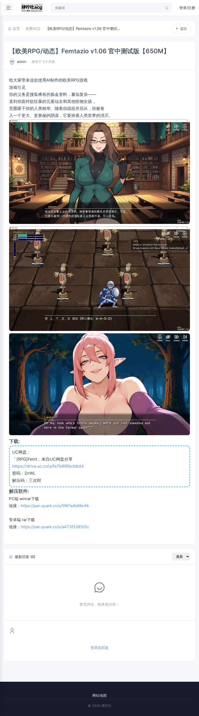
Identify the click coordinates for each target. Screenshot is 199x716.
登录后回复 (99, 647)
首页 (16, 28)
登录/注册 (187, 7)
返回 (183, 28)
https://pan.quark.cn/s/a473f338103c (55, 526)
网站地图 (99, 695)
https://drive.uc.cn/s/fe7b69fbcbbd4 (48, 466)
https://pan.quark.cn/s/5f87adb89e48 (55, 505)
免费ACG (32, 28)
